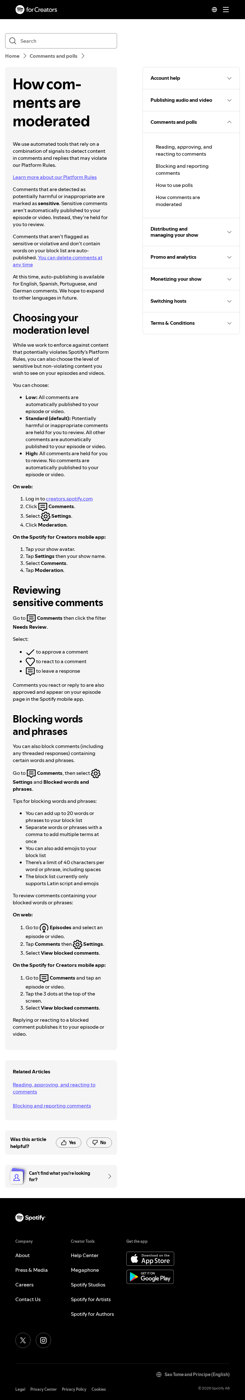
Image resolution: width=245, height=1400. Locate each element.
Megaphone (85, 1269)
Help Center (85, 1255)
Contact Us (28, 1299)
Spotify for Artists (91, 1299)
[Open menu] (226, 9)
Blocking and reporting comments (52, 1105)
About (22, 1255)
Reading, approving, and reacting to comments (54, 1088)
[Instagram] (43, 1340)
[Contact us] (107, 1176)
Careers (24, 1284)
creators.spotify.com (69, 498)
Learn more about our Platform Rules (55, 177)
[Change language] (214, 9)
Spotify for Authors (92, 1313)
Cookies (99, 1389)
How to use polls (174, 185)
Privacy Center (43, 1389)
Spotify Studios (88, 1284)
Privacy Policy (74, 1389)
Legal (20, 1389)
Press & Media (31, 1269)
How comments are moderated (178, 201)
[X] (23, 1340)
